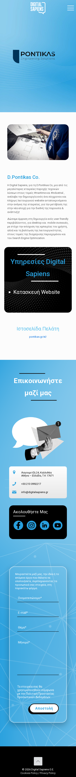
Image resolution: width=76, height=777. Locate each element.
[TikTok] (45, 525)
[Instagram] (31, 525)
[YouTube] (57, 525)
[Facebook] (18, 525)
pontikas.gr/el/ (38, 336)
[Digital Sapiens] (38, 8)
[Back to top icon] (38, 761)
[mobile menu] (70, 8)
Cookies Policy (29, 773)
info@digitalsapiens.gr (34, 492)
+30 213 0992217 (31, 483)
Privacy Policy (48, 773)
